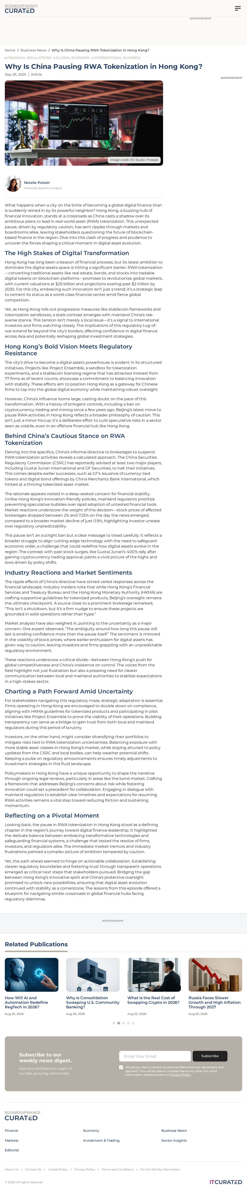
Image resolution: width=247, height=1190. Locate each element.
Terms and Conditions (118, 1169)
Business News (34, 50)
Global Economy (73, 58)
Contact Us (33, 1169)
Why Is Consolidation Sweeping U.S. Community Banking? (92, 1002)
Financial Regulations (29, 58)
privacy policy (180, 1074)
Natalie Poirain (37, 182)
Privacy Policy (85, 1169)
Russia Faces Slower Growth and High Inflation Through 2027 (215, 1002)
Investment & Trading (101, 1140)
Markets (11, 1140)
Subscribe (210, 1056)
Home (10, 50)
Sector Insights (174, 1140)
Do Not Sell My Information (160, 1169)
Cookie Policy (58, 1169)
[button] (113, 1023)
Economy (91, 1130)
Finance (11, 1130)
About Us (11, 1169)
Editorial (12, 1150)
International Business (117, 58)
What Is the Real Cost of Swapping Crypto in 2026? (153, 1000)
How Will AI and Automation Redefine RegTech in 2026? (26, 1002)
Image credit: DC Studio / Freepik (134, 160)
